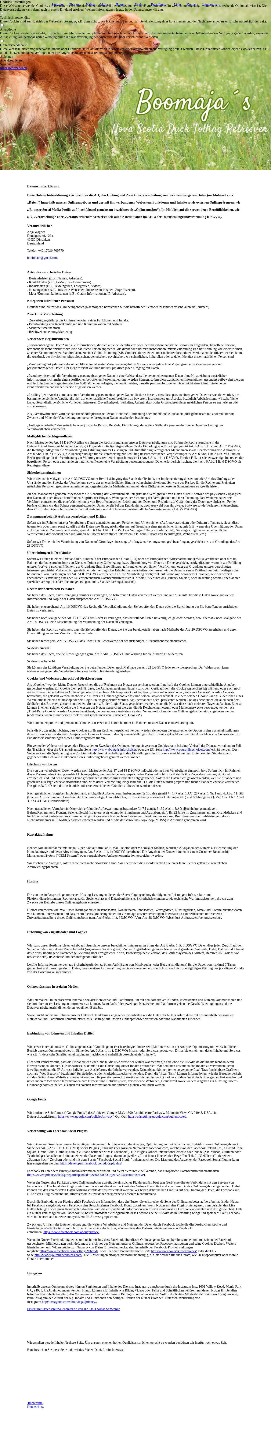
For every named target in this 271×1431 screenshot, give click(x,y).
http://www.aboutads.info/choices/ (114, 749)
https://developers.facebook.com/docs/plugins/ (91, 1163)
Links (177, 4)
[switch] (2, 13)
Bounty (121, 4)
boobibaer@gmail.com (42, 258)
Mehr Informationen (13, 68)
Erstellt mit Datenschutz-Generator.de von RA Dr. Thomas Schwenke (73, 1309)
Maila (104, 4)
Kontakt (192, 4)
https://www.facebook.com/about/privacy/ (71, 1232)
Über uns (75, 4)
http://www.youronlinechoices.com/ (186, 749)
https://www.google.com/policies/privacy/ (85, 1116)
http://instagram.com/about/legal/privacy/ (69, 1302)
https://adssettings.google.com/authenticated (157, 1116)
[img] (135, 85)
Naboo (90, 4)
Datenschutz (35, 1407)
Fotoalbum (158, 4)
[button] (135, 57)
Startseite (57, 4)
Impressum (209, 4)
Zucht (138, 4)
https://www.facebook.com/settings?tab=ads (69, 1251)
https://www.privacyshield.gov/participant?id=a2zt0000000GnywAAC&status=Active (86, 1175)
